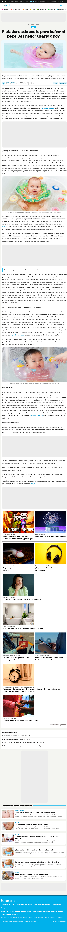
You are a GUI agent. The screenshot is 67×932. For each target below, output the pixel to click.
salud (42, 917)
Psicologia (20, 904)
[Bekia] (4, 1)
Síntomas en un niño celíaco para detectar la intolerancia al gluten (23, 746)
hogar (54, 917)
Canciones (11, 908)
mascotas (36, 917)
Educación (28, 904)
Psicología (53, 1)
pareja (30, 917)
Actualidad (11, 1)
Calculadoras (56, 904)
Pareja (37, 1)
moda (9, 917)
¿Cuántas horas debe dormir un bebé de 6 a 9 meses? (34, 850)
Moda (16, 1)
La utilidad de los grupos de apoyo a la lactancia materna (35, 812)
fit (57, 917)
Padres (32, 1)
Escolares (46, 911)
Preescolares (37, 911)
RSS (38, 921)
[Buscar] (61, 5)
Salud (48, 1)
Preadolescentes (57, 911)
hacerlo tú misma (36, 415)
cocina (20, 917)
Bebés (23, 911)
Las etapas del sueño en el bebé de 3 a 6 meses (32, 825)
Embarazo (4, 911)
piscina (4, 226)
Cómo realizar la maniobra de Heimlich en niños (31, 874)
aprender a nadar (48, 108)
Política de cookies (30, 921)
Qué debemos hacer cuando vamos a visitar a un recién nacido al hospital (38, 837)
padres (25, 917)
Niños (29, 911)
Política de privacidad (16, 921)
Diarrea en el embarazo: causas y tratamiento (16, 735)
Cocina (27, 1)
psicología (48, 917)
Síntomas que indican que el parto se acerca (16, 739)
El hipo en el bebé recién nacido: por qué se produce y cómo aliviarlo (23, 742)
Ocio (35, 904)
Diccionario (20, 908)
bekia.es (4, 917)
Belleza (22, 1)
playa (33, 484)
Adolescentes (6, 914)
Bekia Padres (31, 24)
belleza (14, 917)
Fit (63, 1)
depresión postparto (18, 335)
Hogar (59, 1)
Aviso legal (4, 921)
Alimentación (19, 810)
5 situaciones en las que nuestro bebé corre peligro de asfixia (37, 862)
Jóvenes (15, 914)
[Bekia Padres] (6, 5)
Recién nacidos (15, 911)
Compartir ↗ (62, 83)
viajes (61, 917)
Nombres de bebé (44, 904)
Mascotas (42, 1)
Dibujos (3, 908)
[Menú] (64, 5)
